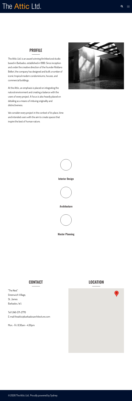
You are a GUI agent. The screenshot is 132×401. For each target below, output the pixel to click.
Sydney (53, 395)
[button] (121, 6)
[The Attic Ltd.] (22, 6)
